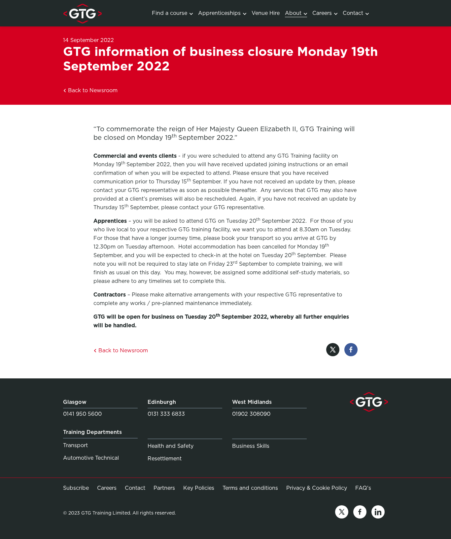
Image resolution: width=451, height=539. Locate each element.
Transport (75, 445)
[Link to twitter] (341, 513)
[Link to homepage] (82, 13)
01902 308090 (251, 414)
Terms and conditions (250, 488)
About (293, 13)
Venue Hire (266, 13)
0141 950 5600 (82, 414)
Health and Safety (170, 446)
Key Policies (198, 488)
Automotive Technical (91, 458)
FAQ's (363, 487)
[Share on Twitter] (332, 351)
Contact (353, 13)
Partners (164, 488)
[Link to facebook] (359, 513)
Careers (322, 13)
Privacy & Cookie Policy (316, 488)
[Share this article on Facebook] (351, 351)
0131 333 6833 (166, 414)
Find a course (169, 13)
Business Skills (250, 446)
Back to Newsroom (92, 90)
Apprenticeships (219, 13)
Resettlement (165, 458)
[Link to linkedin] (378, 513)
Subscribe (76, 488)
